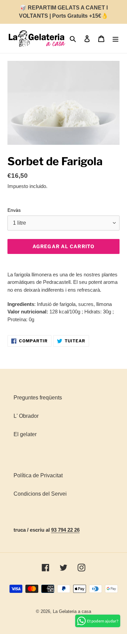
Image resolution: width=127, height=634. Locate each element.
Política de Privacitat (38, 475)
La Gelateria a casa (72, 611)
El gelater (25, 434)
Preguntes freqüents (38, 397)
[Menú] (115, 38)
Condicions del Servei (40, 494)
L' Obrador (26, 416)
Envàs (14, 210)
